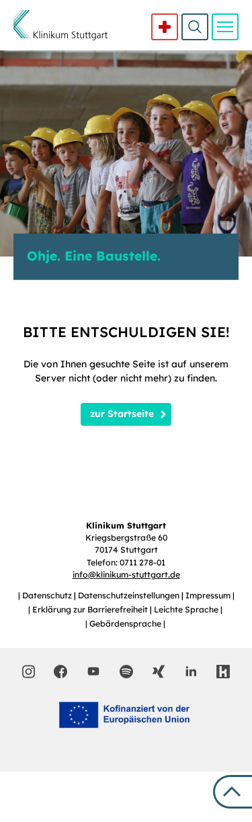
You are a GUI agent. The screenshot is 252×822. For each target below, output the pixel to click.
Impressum (209, 595)
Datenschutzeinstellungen (129, 595)
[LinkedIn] (191, 671)
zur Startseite (122, 414)
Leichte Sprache (187, 609)
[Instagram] (28, 671)
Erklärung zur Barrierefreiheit (91, 609)
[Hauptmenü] (225, 26)
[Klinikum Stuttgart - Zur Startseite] (60, 25)
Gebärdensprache (126, 624)
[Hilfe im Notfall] (164, 26)
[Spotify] (126, 671)
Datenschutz (48, 595)
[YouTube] (93, 671)
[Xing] (158, 671)
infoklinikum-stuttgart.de (126, 574)
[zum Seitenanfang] (232, 792)
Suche (194, 26)
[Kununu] (223, 671)
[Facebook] (60, 671)
